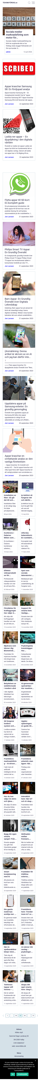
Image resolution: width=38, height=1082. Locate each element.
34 (16, 1015)
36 (25, 1015)
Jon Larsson (9, 104)
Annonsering (18, 1056)
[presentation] (6, 21)
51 (33, 1015)
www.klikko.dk (21, 1046)
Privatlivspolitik (22, 1074)
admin (8, 52)
